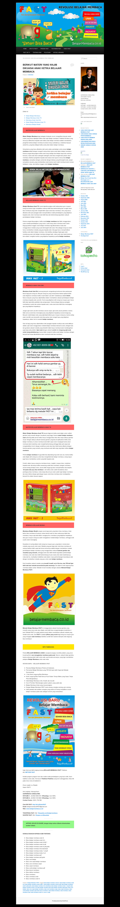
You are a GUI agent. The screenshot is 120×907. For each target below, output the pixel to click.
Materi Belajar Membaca (33, 116)
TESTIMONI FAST (56, 48)
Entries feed (84, 268)
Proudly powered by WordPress (60, 901)
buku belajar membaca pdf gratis (59, 887)
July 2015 (83, 225)
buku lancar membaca (42, 890)
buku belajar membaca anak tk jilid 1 (34, 884)
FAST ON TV (26, 52)
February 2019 (84, 216)
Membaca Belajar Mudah (33, 124)
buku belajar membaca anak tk (51, 882)
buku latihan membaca (54, 890)
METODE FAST (30, 772)
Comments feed (85, 270)
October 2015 (84, 222)
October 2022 (84, 196)
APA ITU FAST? (33, 48)
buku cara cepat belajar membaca (35, 889)
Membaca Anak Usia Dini (33, 120)
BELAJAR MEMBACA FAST (88, 163)
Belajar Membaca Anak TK (34, 118)
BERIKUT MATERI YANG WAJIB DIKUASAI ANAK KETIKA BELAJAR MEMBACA (42, 68)
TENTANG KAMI (37, 52)
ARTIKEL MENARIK (58, 52)
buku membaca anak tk (37, 892)
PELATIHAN (47, 52)
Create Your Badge (85, 154)
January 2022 (84, 211)
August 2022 (84, 199)
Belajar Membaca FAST (33, 882)
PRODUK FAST (44, 48)
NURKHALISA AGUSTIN (87, 169)
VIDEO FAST (67, 48)
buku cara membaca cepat (51, 889)
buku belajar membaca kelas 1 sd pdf (60, 886)
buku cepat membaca (63, 889)
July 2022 (83, 201)
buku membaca (64, 890)
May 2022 (83, 205)
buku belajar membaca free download (41, 886)
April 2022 (83, 207)
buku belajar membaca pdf (44, 887)
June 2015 (83, 227)
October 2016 (84, 220)
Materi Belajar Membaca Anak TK (36, 122)
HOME (25, 48)
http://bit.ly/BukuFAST (39, 804)
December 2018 (85, 218)
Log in (82, 266)
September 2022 (85, 198)
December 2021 (85, 212)
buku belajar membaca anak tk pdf (52, 884)
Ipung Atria (83, 151)
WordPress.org (85, 272)
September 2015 (85, 223)
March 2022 (84, 209)
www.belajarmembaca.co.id (34, 809)
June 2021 (83, 214)
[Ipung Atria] (81, 153)
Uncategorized (85, 236)
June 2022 (83, 203)
